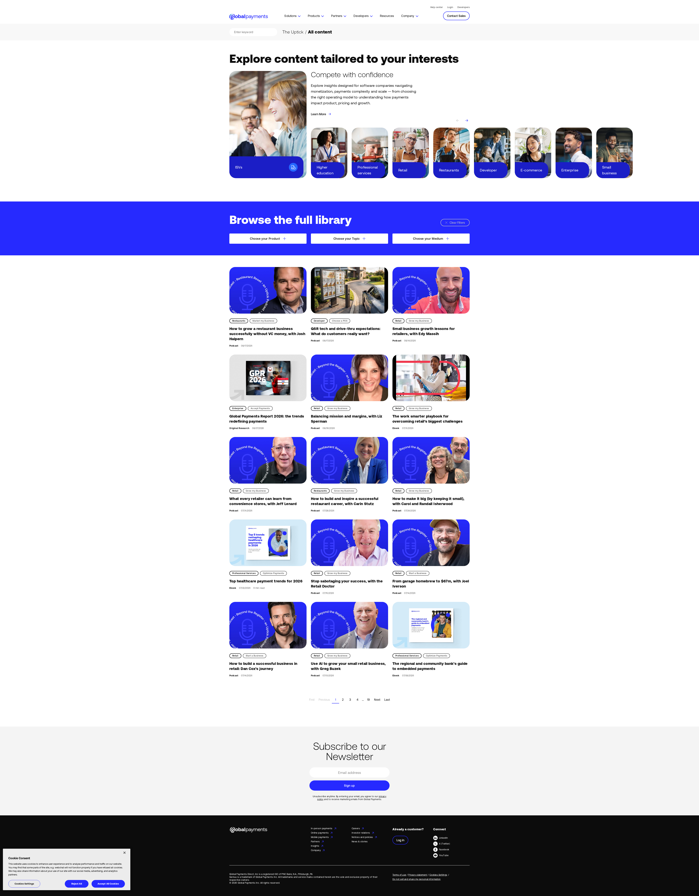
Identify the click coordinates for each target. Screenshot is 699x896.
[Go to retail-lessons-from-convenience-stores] (268, 460)
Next (377, 699)
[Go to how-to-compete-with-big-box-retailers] (431, 460)
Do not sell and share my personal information (416, 879)
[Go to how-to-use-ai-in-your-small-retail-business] (349, 625)
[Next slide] (467, 121)
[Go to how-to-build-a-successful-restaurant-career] (349, 460)
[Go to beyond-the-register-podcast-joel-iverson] (431, 542)
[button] (292, 16)
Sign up (349, 785)
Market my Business (263, 321)
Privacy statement (417, 875)
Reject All (76, 883)
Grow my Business (419, 321)
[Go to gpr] (268, 378)
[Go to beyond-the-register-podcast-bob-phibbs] (349, 542)
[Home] (248, 17)
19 (368, 699)
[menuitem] (292, 16)
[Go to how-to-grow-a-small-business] (431, 290)
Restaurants (238, 321)
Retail (398, 321)
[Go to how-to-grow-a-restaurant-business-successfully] (268, 290)
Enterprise (237, 408)
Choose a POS (339, 321)
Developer (319, 321)
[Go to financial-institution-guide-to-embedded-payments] (431, 625)
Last (387, 699)
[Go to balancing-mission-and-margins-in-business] (349, 378)
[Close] (125, 853)
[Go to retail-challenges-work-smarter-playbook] (431, 378)
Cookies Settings (24, 883)
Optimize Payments (273, 573)
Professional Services (244, 573)
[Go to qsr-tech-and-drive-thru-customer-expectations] (349, 290)
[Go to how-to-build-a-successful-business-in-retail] (268, 625)
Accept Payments (260, 408)
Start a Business (417, 573)
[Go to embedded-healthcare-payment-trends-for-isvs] (268, 542)
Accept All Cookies (108, 883)
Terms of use (399, 875)
